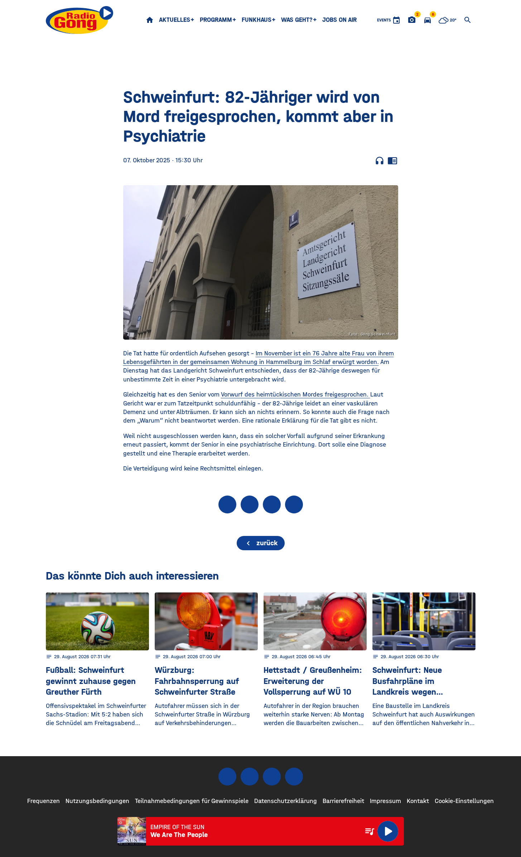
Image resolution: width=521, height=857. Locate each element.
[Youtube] (272, 776)
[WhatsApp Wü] (294, 776)
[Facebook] (227, 776)
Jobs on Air (339, 20)
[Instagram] (250, 776)
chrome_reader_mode (392, 161)
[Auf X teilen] (250, 504)
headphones (380, 161)
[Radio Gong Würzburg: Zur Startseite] (80, 20)
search (467, 20)
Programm (216, 20)
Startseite (149, 20)
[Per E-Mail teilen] (294, 504)
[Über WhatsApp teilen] (272, 504)
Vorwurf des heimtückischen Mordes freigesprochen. (295, 394)
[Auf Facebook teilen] (227, 504)
